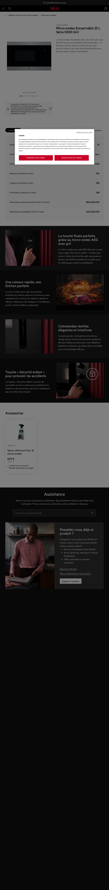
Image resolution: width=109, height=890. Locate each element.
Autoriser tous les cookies (72, 158)
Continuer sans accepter (84, 132)
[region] (54, 147)
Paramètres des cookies (36, 158)
